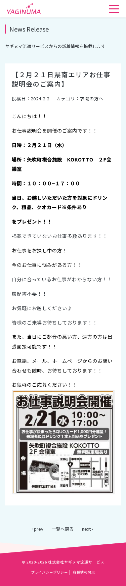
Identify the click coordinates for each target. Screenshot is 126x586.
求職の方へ (91, 98)
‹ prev (37, 529)
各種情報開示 (84, 572)
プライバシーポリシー (49, 572)
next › (87, 529)
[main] (63, 275)
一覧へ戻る (63, 529)
